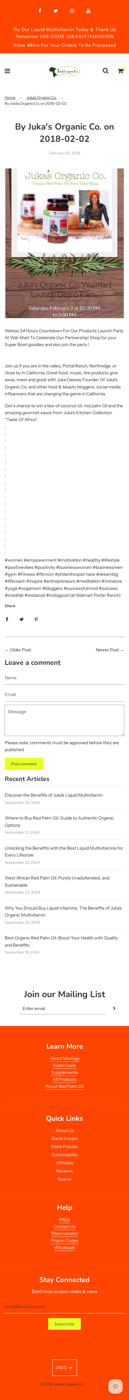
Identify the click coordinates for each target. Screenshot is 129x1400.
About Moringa (64, 1058)
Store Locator (64, 1233)
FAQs (64, 1219)
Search (64, 1179)
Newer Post (107, 650)
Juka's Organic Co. (42, 97)
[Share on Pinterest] (36, 619)
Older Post (20, 650)
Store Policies (64, 1146)
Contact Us (64, 1226)
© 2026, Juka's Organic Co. (62, 1384)
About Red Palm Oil (64, 1086)
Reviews (64, 1171)
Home (10, 97)
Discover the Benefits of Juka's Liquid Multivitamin (54, 795)
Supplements (64, 1072)
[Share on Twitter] (21, 619)
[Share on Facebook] (7, 619)
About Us (64, 1130)
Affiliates (64, 1163)
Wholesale (64, 1247)
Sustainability (65, 1154)
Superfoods (64, 1065)
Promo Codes (64, 1240)
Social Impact (64, 1138)
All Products (64, 1079)
